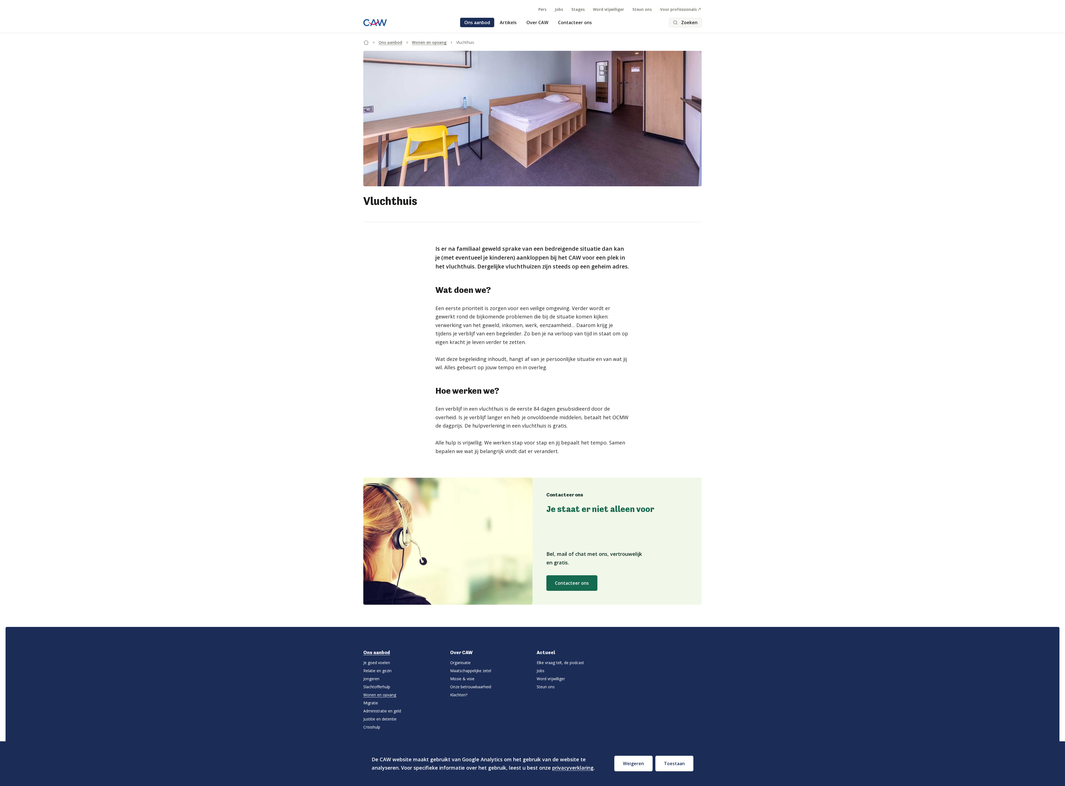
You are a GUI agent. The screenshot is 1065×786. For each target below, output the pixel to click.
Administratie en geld (382, 711)
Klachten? (458, 694)
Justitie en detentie (380, 719)
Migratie (370, 702)
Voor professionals (678, 9)
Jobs (559, 9)
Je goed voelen (376, 662)
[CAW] (375, 22)
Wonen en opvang (429, 42)
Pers (542, 9)
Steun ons (642, 9)
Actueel (546, 652)
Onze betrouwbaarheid (470, 686)
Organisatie (460, 662)
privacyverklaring (573, 767)
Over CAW (537, 22)
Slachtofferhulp (376, 686)
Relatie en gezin (377, 670)
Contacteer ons (575, 22)
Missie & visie (462, 678)
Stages (578, 9)
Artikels (508, 22)
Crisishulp (371, 727)
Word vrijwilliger (608, 9)
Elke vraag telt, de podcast (560, 662)
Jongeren (371, 678)
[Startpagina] (366, 41)
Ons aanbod (477, 22)
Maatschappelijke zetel (470, 670)
